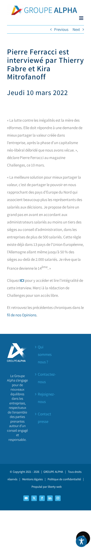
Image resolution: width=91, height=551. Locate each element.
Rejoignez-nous (46, 398)
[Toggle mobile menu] (81, 18)
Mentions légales (32, 479)
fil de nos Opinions (21, 315)
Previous (61, 29)
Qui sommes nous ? (45, 354)
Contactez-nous (46, 378)
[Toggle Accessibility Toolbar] (81, 541)
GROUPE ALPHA (53, 472)
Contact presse (44, 417)
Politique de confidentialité (64, 479)
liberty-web (55, 487)
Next (76, 29)
